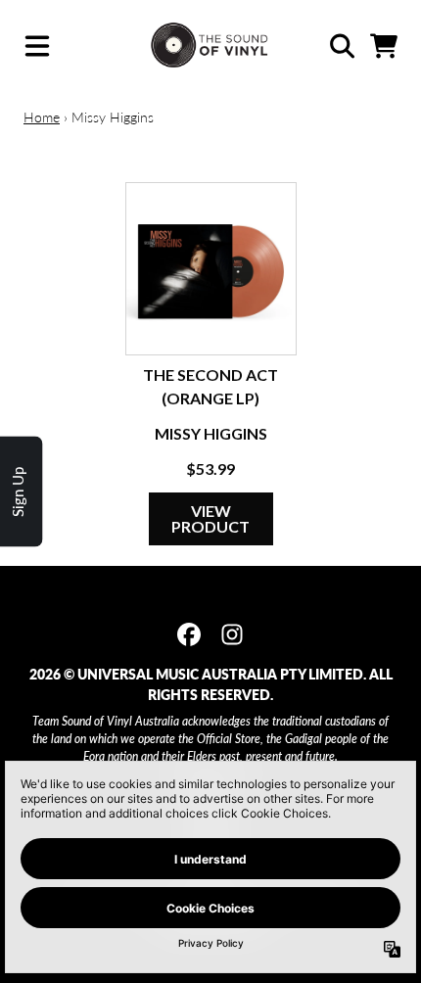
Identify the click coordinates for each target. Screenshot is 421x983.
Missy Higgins (211, 433)
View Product (210, 518)
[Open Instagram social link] (232, 634)
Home (41, 117)
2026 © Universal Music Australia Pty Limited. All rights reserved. (211, 684)
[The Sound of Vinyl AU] (211, 45)
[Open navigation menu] (37, 45)
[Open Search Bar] (340, 46)
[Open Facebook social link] (188, 634)
